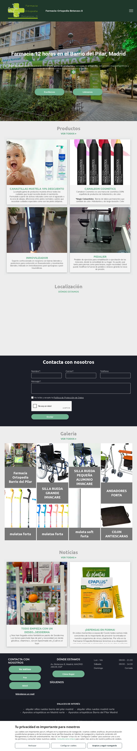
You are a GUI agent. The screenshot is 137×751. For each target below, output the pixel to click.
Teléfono (104, 371)
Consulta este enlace (66, 739)
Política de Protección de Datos (69, 397)
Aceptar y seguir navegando (104, 745)
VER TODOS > (68, 133)
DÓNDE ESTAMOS (68, 291)
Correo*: (70, 371)
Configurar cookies (68, 745)
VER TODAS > (68, 557)
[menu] (131, 10)
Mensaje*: (36, 381)
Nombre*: (36, 371)
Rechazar (32, 745)
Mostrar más (10, 85)
